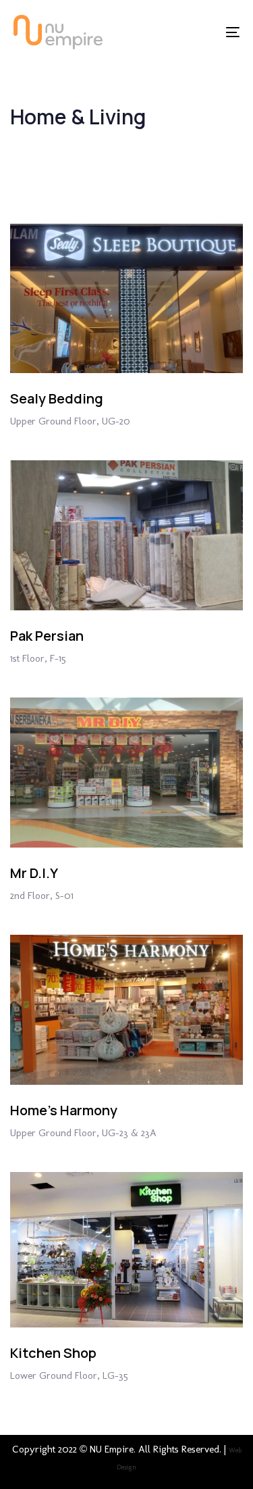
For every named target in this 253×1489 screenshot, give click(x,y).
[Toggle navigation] (202, 32)
